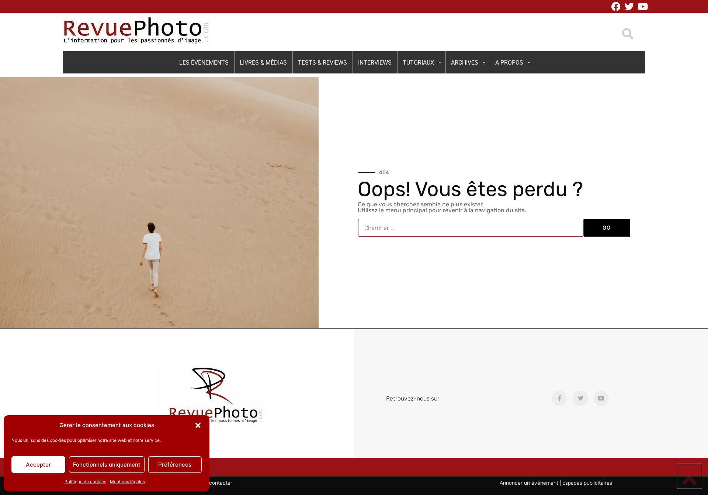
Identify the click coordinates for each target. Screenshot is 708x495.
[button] (198, 425)
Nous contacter (213, 483)
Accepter (38, 464)
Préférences (174, 464)
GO (607, 227)
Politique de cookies (85, 481)
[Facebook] (616, 6)
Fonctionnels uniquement (106, 464)
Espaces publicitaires (587, 483)
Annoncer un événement (529, 483)
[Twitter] (629, 6)
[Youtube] (642, 6)
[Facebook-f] (559, 398)
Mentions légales (127, 481)
